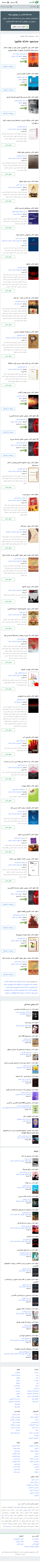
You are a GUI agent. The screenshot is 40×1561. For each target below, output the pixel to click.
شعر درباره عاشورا (10, 709)
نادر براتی (27, 1159)
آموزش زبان (35, 1399)
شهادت (19, 796)
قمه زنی (7, 772)
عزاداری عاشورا (11, 682)
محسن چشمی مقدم (24, 1136)
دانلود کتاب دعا (23, 622)
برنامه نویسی (34, 1422)
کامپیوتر (35, 1411)
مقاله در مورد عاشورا (10, 648)
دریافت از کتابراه (8, 67)
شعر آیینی (18, 707)
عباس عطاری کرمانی (19, 101)
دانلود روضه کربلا (18, 320)
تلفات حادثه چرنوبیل (25, 990)
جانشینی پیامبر (22, 874)
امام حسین (20, 139)
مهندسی (17, 1411)
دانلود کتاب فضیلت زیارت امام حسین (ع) (24, 808)
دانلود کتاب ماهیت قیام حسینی (27, 74)
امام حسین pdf (13, 658)
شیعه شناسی (12, 848)
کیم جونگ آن (26, 1312)
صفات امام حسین (22, 658)
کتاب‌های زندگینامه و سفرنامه (14, 338)
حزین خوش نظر (17, 275)
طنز (37, 1383)
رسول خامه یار (21, 811)
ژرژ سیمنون (26, 1199)
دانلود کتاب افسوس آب (30, 737)
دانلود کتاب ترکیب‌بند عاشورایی (28, 696)
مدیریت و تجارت (33, 1490)
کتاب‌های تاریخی (26, 1041)
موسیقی (36, 1464)
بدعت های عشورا (15, 775)
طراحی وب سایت (33, 1433)
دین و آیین (15, 917)
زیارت (11, 796)
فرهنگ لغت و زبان (33, 1396)
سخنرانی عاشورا (9, 168)
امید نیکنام (26, 1066)
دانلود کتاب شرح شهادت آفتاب (28, 392)
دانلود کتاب (8, 145)
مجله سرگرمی (16, 1454)
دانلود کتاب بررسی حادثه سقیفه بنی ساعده (23, 859)
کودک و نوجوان (34, 1461)
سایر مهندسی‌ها (15, 1433)
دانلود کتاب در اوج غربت (30, 495)
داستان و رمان (34, 1482)
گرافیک (36, 1435)
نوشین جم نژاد (25, 1226)
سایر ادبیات (35, 1401)
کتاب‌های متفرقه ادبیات (24, 1300)
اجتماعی (17, 1388)
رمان (37, 1375)
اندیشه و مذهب (15, 1375)
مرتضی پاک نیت (25, 1052)
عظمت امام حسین (14, 653)
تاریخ (16, 248)
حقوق (18, 1396)
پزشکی (18, 1378)
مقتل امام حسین (18, 168)
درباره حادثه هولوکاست (17, 993)
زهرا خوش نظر (21, 267)
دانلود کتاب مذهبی (11, 287)
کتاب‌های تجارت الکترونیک (23, 1068)
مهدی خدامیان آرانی (19, 498)
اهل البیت (20, 848)
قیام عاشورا (10, 219)
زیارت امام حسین (6, 284)
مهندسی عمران (15, 1417)
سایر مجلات (16, 1472)
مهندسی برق (16, 1422)
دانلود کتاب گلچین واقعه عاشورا (27, 911)
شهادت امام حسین (12, 136)
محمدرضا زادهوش (25, 1253)
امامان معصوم (17, 342)
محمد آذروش (26, 1269)
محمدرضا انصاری (20, 741)
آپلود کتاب (33, 7)
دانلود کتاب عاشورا (32, 264)
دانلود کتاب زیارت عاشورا (30, 587)
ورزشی (36, 1467)
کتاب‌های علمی (27, 1121)
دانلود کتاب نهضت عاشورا (29, 669)
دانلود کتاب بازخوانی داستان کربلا (27, 235)
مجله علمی (17, 1464)
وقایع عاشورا (19, 141)
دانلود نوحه (24, 316)
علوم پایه (17, 1404)
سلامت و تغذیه (34, 1459)
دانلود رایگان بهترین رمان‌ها (23, 1026)
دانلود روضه (20, 318)
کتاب (6, 1515)
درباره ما (36, 1542)
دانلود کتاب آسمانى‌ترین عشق (28, 835)
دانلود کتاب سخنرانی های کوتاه (28, 152)
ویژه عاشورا (18, 374)
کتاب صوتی (34, 1477)
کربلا (16, 134)
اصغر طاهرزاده (21, 127)
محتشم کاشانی (21, 700)
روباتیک (18, 1430)
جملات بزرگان (14, 422)
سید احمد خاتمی (20, 185)
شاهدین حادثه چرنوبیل (11, 990)
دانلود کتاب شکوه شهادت (29, 786)
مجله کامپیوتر (16, 1446)
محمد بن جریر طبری (24, 1079)
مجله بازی (17, 1451)
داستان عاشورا (12, 139)
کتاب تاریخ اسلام (7, 221)
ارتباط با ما (35, 1539)
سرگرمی (36, 1456)
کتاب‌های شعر (18, 304)
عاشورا (20, 56)
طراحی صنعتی (16, 1414)
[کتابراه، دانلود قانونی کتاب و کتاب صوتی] (23, 62)
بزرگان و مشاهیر (33, 1446)
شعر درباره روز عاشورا (17, 714)
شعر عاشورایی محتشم (16, 716)
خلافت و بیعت (23, 877)
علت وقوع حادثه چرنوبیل (15, 984)
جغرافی (18, 1383)
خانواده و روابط (34, 1451)
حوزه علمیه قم (6, 680)
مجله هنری (17, 1469)
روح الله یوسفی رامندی (23, 1106)
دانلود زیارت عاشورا (9, 619)
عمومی (36, 1443)
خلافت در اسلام (11, 872)
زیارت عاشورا (7, 595)
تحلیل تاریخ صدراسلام (21, 224)
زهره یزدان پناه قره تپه (19, 54)
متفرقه (36, 1472)
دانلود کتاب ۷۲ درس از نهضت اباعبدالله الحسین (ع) (21, 635)
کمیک (36, 1386)
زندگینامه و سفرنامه (32, 1391)
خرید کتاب (20, 1544)
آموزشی (36, 1495)
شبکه (36, 1430)
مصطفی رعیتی (21, 639)
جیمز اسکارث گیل (25, 1172)
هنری (36, 1469)
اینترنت (36, 1414)
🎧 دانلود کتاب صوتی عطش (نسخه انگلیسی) (23, 888)
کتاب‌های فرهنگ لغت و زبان (23, 1108)
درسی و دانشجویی (15, 1399)
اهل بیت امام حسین (21, 682)
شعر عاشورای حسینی (8, 707)
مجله (18, 1443)
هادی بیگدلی (26, 1186)
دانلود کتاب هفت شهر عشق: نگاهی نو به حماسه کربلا (20, 555)
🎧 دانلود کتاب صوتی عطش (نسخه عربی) (24, 439)
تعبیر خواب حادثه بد (31, 993)
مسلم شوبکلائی (21, 156)
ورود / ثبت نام (5, 7)
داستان (36, 1373)
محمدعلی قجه (26, 1338)
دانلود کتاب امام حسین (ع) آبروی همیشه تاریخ (22, 97)
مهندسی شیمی (15, 1428)
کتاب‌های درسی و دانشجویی (23, 1094)
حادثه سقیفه (17, 219)
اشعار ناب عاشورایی (22, 724)
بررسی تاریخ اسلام (18, 221)
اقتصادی (17, 1373)
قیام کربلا (20, 136)
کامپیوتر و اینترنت (33, 1438)
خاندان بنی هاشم (18, 352)
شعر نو (36, 1380)
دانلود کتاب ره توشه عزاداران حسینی (26, 332)
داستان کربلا (10, 134)
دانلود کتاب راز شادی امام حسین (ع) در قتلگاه (23, 363)
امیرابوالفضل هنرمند (24, 1352)
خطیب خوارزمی (21, 396)
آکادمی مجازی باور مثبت (23, 1012)
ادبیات (36, 1370)
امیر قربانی (27, 1039)
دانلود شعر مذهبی (7, 313)
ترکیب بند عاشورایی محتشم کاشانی (13, 721)
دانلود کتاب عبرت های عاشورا (28, 181)
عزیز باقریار (22, 612)
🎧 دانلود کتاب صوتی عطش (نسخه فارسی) (23, 416)
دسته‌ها (4, 2)
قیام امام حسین (6, 163)
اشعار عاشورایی (12, 724)
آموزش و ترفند (34, 1417)
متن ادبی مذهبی (22, 287)
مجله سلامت (16, 1467)
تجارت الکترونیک (33, 1425)
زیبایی (36, 1454)
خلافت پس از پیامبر (21, 872)
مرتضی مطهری (21, 77)
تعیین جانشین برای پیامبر (11, 874)
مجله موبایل (16, 1448)
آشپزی (36, 1448)
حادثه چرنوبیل (28, 984)
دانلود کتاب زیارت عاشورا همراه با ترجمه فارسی (22, 609)
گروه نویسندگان (21, 419)
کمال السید (22, 530)
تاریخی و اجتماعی (33, 1488)
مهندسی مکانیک (15, 1425)
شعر (37, 1378)
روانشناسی (17, 1386)
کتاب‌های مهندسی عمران (24, 1138)
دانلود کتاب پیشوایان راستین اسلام (26, 208)
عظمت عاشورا (12, 651)
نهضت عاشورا (19, 648)
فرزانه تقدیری (26, 1213)
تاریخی (18, 1380)
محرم (9, 748)
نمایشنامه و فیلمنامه (32, 1394)
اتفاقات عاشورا (5, 544)
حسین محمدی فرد (20, 301)
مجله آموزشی (16, 1461)
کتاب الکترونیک (18, 1539)
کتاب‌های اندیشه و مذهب (24, 1188)
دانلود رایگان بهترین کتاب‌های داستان (20, 1161)
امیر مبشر (27, 1325)
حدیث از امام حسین (17, 284)
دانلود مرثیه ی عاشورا (14, 316)
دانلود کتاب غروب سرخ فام (29, 526)
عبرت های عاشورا (18, 197)
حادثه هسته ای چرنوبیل (21, 987)
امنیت (36, 1420)
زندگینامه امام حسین (15, 537)
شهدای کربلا (20, 685)
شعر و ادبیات (34, 1480)
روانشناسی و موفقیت (32, 1485)
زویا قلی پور (26, 1239)
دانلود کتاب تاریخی (9, 248)
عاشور (16, 622)
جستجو (13, 2)
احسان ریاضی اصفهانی (23, 1119)
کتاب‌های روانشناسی (25, 1014)
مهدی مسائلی (21, 765)
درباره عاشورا (20, 750)
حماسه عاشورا (11, 350)
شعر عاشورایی (16, 313)
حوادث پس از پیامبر (8, 869)
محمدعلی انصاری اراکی (19, 915)
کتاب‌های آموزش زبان (8, 1108)
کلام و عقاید (14, 56)
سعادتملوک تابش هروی (18, 789)
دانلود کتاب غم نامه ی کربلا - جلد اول (26, 298)
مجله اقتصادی (16, 1456)
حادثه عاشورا (17, 165)
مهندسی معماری (15, 1420)
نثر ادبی (36, 1388)
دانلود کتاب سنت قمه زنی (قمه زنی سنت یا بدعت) (21, 762)
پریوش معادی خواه (20, 862)
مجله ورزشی (16, 1459)
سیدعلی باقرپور (25, 1093)
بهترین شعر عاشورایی (21, 709)
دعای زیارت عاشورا (16, 595)
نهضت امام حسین (16, 646)
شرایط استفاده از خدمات (31, 1547)
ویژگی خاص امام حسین (11, 656)
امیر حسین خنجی (20, 238)
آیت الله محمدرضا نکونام (18, 212)
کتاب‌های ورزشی (26, 1327)
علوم (18, 1370)
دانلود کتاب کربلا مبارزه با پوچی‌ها (27, 935)
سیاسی (18, 1391)
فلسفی (18, 1394)
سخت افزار (35, 1428)
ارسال (7, 1526)
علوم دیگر (17, 1407)
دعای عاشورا (24, 597)
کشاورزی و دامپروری (14, 1401)
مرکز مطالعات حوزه (20, 673)
